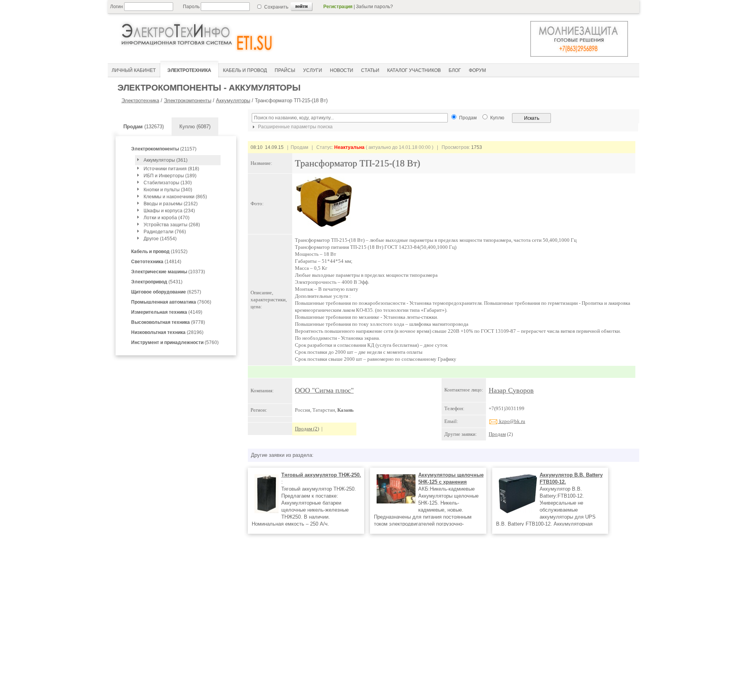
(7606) (171, 302)
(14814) (156, 261)
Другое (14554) (160, 238)
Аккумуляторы (233, 100)
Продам (497, 434)
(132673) (143, 126)
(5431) (156, 282)
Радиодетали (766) (165, 231)
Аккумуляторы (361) (166, 160)
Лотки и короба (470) (166, 217)
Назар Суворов (511, 390)
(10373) (168, 271)
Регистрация (337, 6)
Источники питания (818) (171, 168)
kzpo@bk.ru (511, 421)
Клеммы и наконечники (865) (175, 196)
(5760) (175, 342)
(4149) (166, 312)
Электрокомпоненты (187, 100)
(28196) (167, 332)
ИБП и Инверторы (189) (170, 175)
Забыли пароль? (374, 6)
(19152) (159, 251)
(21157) (163, 149)
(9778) (168, 322)
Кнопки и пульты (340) (168, 189)
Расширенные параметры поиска (295, 126)
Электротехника (140, 100)
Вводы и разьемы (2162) (171, 203)
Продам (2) (307, 429)
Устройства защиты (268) (172, 224)
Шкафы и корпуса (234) (169, 210)
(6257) (166, 292)
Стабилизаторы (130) (168, 182)
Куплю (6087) (194, 126)
